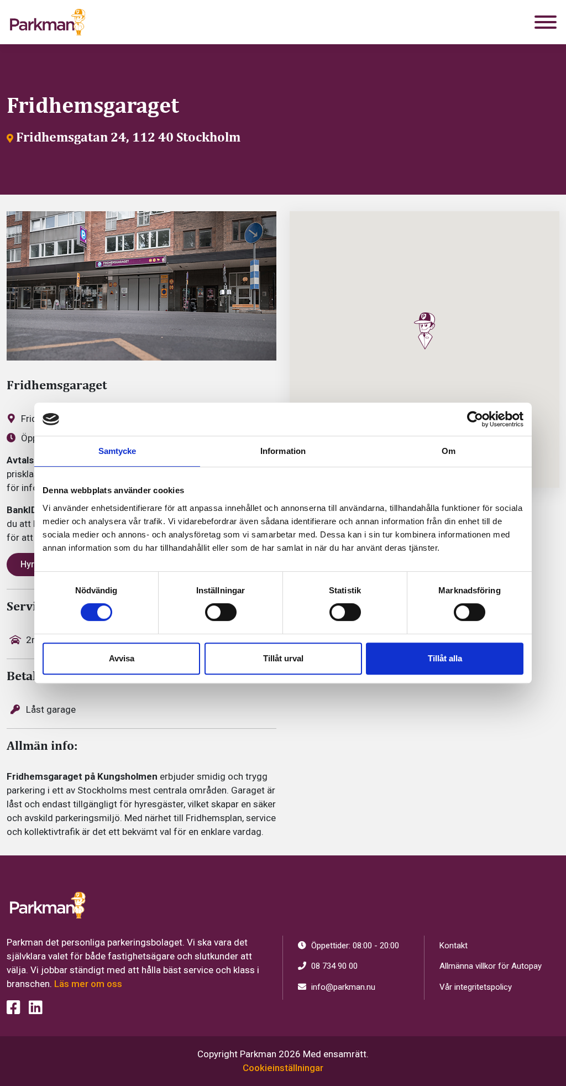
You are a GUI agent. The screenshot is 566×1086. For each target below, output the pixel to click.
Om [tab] (448, 451)
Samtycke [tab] (117, 451)
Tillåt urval (283, 658)
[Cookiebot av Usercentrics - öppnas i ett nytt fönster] (475, 419)
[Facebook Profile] (13, 1008)
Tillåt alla (445, 658)
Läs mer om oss (88, 983)
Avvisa (121, 658)
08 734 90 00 (333, 966)
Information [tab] (283, 451)
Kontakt (453, 946)
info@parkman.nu (342, 987)
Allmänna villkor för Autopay (490, 966)
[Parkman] (47, 22)
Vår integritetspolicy (475, 987)
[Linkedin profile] (36, 1008)
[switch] (221, 612)
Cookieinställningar (283, 1067)
